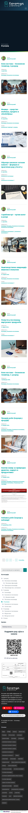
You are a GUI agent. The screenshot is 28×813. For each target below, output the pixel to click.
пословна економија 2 (7, 772)
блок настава (12, 735)
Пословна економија (11, 581)
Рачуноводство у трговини (13, 588)
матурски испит (5, 762)
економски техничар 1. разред (9, 741)
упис (10, 796)
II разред (3, 226)
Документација (10, 597)
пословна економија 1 (19, 769)
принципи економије (7, 785)
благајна (4, 735)
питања (4, 765)
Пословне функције (11, 583)
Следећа (21, 560)
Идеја (3, 731)
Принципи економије (11, 585)
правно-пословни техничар (8, 782)
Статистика (8, 606)
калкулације (13, 758)
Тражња (14, 731)
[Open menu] (25, 8)
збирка (17, 755)
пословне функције (6, 779)
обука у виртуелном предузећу (18, 762)
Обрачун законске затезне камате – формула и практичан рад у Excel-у (13, 164)
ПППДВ (8, 731)
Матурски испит (9, 616)
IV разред (6, 609)
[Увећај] (21, 639)
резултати (4, 792)
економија (13, 738)
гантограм (19, 735)
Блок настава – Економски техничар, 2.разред (13, 65)
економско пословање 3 (7, 180)
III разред (3, 75)
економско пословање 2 (7, 231)
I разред (5, 578)
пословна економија (6, 769)
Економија (8, 592)
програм (16, 785)
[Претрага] (25, 570)
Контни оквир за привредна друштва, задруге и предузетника (13, 470)
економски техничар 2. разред (9, 745)
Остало (5, 618)
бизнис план (21, 731)
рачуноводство (5, 789)
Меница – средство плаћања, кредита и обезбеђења (10, 111)
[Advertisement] (14, 28)
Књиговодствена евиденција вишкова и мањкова (14, 268)
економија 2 (21, 738)
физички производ (18, 796)
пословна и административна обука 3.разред (12, 775)
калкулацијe (5, 758)
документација (5, 738)
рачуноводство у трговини (17, 789)
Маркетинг (8, 613)
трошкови (4, 796)
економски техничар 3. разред (9, 127)
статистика (17, 792)
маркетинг (20, 758)
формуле (4, 802)
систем (10, 792)
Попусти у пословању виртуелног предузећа (11, 321)
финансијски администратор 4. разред (10, 799)
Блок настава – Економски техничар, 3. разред (13, 373)
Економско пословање (13, 75)
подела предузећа (12, 765)
